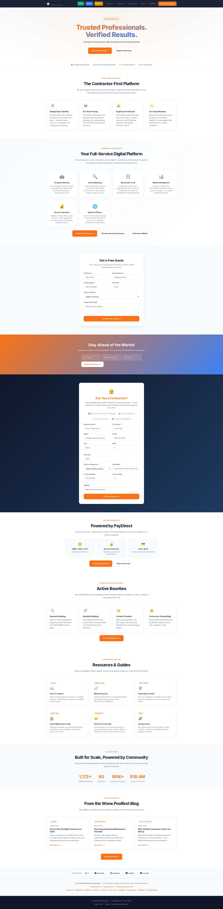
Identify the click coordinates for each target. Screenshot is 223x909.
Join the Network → (111, 496)
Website (87, 485)
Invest (98, 4)
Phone (114, 434)
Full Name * (88, 273)
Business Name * (90, 424)
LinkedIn (131, 873)
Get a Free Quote (167, 4)
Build (89, 4)
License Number (89, 474)
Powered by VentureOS (119, 904)
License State (117, 474)
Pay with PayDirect (101, 563)
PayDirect (96, 890)
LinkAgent (121, 890)
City (85, 443)
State (114, 443)
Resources (132, 4)
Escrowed (113, 890)
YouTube (146, 873)
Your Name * (116, 424)
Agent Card (99, 904)
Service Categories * (91, 464)
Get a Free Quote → (99, 51)
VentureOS (70, 890)
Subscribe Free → (92, 364)
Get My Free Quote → (111, 319)
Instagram (116, 873)
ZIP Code (115, 283)
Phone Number (89, 283)
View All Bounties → (111, 638)
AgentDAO (78, 890)
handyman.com (108, 887)
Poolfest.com (57, 3)
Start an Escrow (123, 563)
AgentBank (141, 890)
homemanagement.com (124, 887)
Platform (120, 4)
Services (110, 4)
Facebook (100, 873)
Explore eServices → (85, 233)
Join (81, 4)
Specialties (116, 464)
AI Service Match (140, 233)
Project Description (90, 302)
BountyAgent (131, 890)
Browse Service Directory (113, 233)
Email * (86, 434)
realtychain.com (96, 887)
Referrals (105, 890)
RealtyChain (117, 901)
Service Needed (89, 292)
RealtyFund (88, 890)
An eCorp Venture (56, 5)
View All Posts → (111, 857)
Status (107, 904)
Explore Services (123, 51)
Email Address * (118, 273)
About (143, 4)
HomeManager (152, 890)
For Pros (152, 4)
